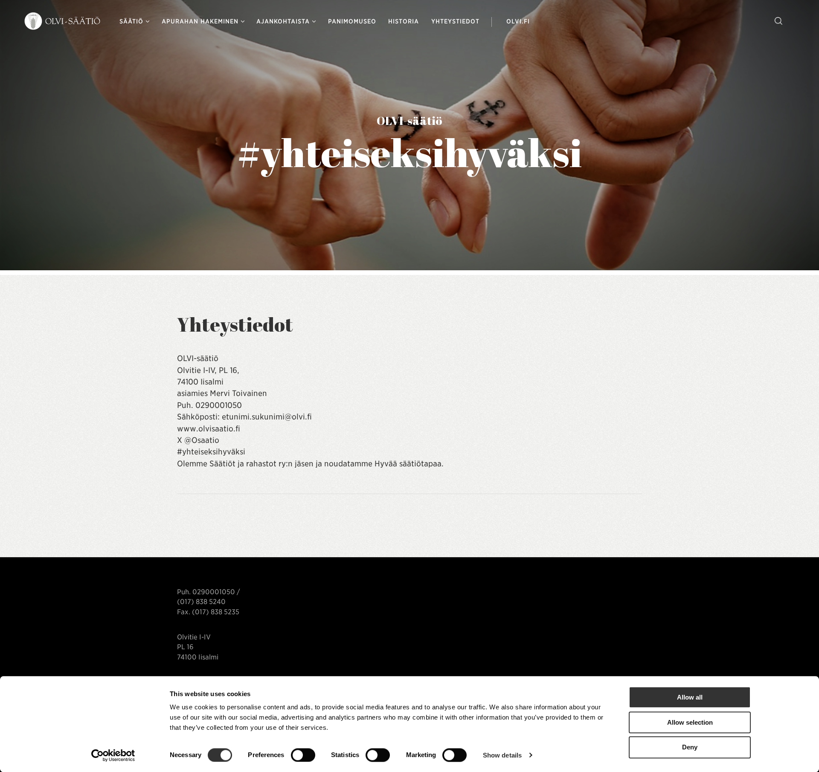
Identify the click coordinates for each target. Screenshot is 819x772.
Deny (689, 747)
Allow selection (690, 722)
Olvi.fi (517, 21)
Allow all (690, 697)
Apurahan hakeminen (200, 21)
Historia (403, 21)
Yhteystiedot (455, 21)
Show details (502, 755)
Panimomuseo (352, 21)
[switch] (303, 755)
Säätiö (131, 21)
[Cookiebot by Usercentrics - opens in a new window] (113, 755)
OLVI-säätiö (63, 21)
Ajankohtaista (283, 21)
